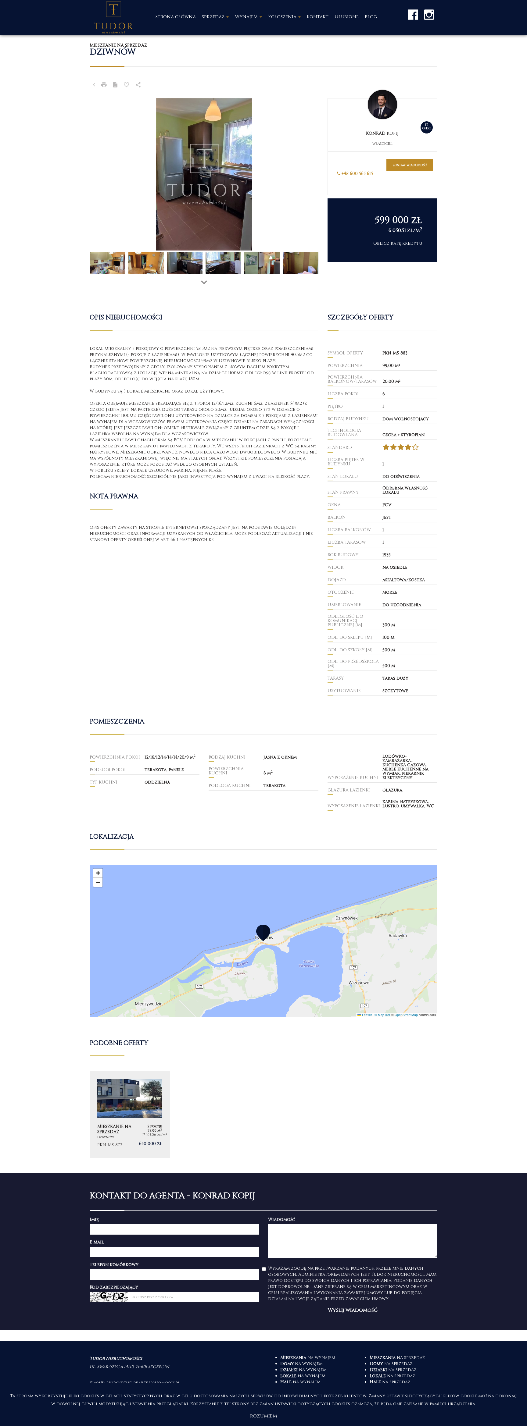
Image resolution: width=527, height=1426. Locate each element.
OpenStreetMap (406, 1014)
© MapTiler (382, 1014)
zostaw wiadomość (410, 165)
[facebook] (413, 14)
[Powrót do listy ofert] (94, 85)
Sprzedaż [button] (214, 17)
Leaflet (366, 1014)
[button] (263, 932)
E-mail (97, 1242)
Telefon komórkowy (114, 1265)
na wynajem (307, 1357)
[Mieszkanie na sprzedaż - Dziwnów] (130, 1114)
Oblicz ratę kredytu (397, 243)
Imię (94, 1219)
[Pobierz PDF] (115, 85)
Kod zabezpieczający (114, 1287)
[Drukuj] (104, 85)
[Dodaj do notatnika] (126, 85)
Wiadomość (281, 1219)
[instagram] (429, 14)
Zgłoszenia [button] (283, 17)
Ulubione (347, 17)
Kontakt (317, 17)
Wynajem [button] (247, 17)
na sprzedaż (397, 1357)
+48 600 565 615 (356, 173)
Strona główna (176, 17)
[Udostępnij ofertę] (138, 85)
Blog (371, 17)
